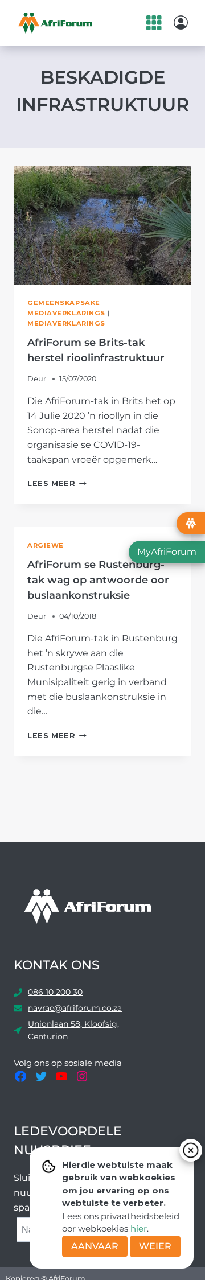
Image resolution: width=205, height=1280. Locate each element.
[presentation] (102, 225)
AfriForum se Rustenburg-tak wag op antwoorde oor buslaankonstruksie (98, 580)
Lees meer (57, 483)
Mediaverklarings (66, 323)
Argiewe (45, 545)
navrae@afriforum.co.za (75, 1008)
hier (138, 1228)
